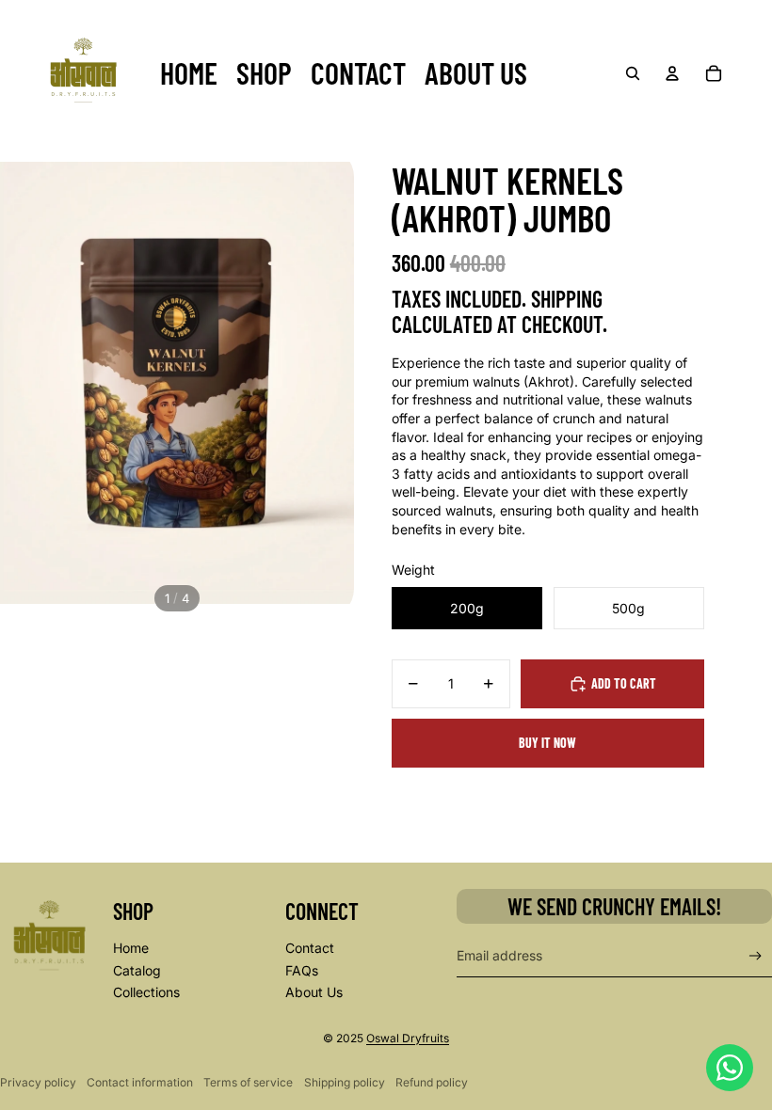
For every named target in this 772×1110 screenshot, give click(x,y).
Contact (309, 948)
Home (131, 948)
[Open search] (632, 73)
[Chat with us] (729, 1067)
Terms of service (248, 1082)
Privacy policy (38, 1082)
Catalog (137, 970)
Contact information (140, 1082)
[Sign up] (755, 956)
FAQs (301, 970)
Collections (146, 992)
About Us (314, 992)
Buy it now (547, 743)
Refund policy (431, 1082)
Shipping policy (344, 1082)
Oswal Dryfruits (407, 1038)
